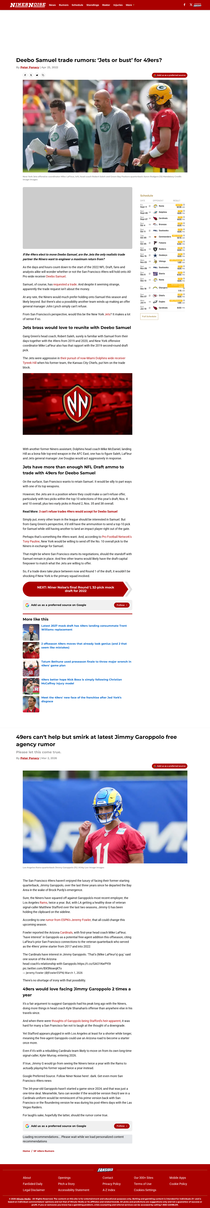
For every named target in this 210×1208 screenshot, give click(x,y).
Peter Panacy (29, 67)
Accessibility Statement (73, 1190)
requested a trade (65, 284)
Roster (106, 4)
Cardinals (66, 932)
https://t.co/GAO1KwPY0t (94, 963)
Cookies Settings (145, 1190)
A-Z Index (109, 1190)
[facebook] (184, 4)
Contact (108, 1177)
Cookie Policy (178, 1184)
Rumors (63, 4)
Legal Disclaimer (34, 1190)
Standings (92, 4)
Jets (107, 314)
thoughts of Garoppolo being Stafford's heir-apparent (86, 1021)
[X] (191, 4)
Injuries (118, 4)
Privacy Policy (112, 1184)
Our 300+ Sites (143, 1177)
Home (26, 1151)
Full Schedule (149, 316)
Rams (43, 902)
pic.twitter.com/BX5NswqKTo (42, 968)
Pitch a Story (66, 1184)
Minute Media (23, 1199)
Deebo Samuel (56, 276)
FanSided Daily (32, 1184)
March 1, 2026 (74, 973)
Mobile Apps (177, 1177)
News (52, 4)
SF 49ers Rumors (44, 1151)
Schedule (77, 4)
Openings (64, 1177)
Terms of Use (143, 1184)
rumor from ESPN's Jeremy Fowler (68, 920)
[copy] (43, 75)
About (27, 1177)
